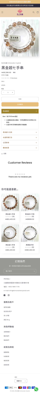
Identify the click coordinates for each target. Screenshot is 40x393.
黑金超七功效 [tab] (7, 132)
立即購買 (20, 104)
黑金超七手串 (10, 214)
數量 (2, 89)
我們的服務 (7, 307)
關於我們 (6, 336)
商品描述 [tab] (6, 111)
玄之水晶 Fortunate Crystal (22, 391)
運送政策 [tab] (6, 148)
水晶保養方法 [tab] (7, 137)
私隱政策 (6, 356)
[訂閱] (34, 271)
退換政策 (6, 365)
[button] (2, 12)
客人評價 (6, 315)
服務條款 (6, 352)
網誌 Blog (7, 320)
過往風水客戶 (8, 311)
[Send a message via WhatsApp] (36, 389)
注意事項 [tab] (6, 143)
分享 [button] (5, 154)
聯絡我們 (6, 340)
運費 (7, 75)
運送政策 (6, 360)
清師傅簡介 (7, 332)
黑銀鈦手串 (30, 245)
